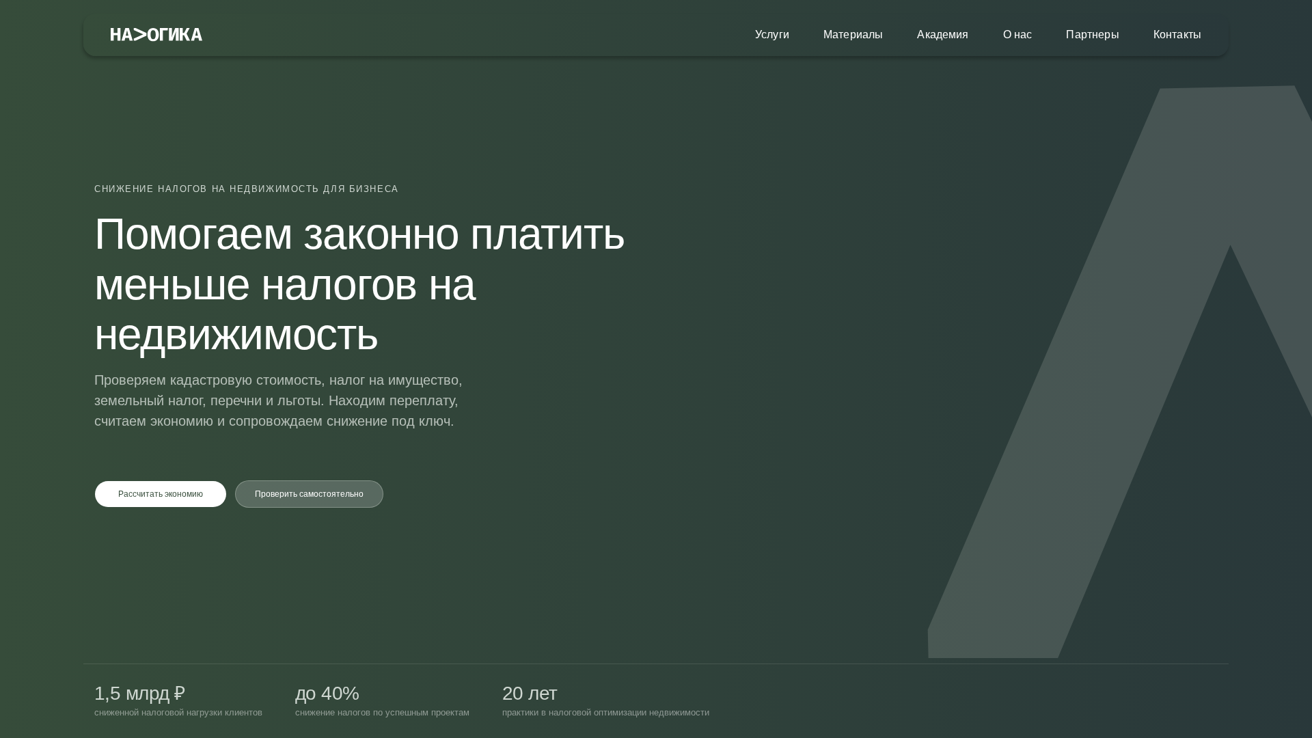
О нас (1018, 34)
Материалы (853, 34)
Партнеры (1092, 34)
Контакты (1177, 34)
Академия (942, 34)
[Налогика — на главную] (156, 35)
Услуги (772, 34)
